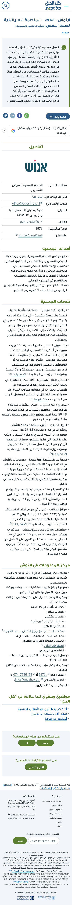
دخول (59, 826)
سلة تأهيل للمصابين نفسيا (49, 714)
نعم (45, 742)
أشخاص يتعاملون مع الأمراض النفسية (42, 709)
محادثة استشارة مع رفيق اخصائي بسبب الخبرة (34, 631)
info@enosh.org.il (27, 679)
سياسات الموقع (55, 814)
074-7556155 (22, 674)
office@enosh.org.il (26, 203)
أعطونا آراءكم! (56, 818)
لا (27, 742)
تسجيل (19, 841)
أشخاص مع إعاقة (56, 718)
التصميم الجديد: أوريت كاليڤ (22, 815)
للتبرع (59, 822)
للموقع (37, 196)
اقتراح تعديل (36, 766)
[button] (66, 5)
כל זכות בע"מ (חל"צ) (23, 871)
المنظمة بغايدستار (30, 235)
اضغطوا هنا (18, 374)
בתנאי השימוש (21, 882)
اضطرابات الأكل (54, 645)
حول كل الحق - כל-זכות (52, 801)
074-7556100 (30, 222)
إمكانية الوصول (55, 810)
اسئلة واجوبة (56, 805)
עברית (65, 32)
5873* (43, 674)
